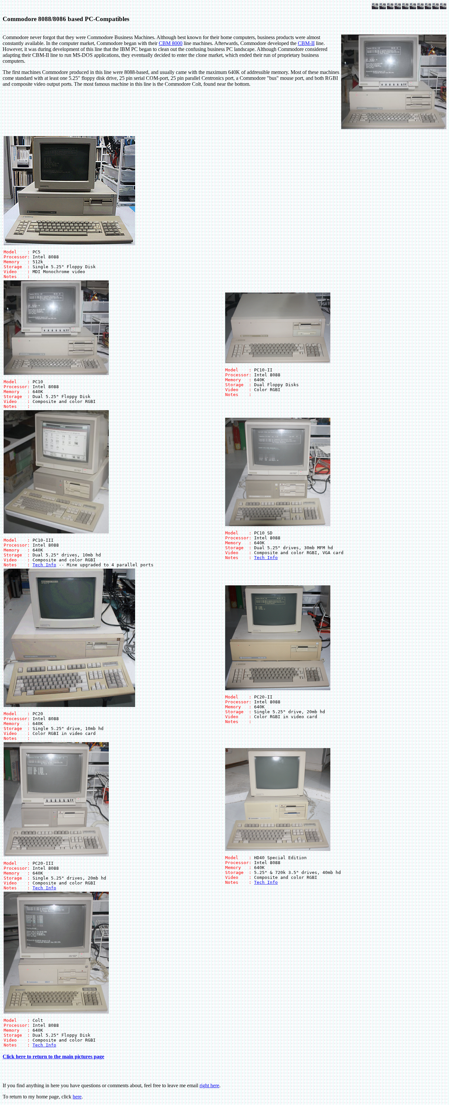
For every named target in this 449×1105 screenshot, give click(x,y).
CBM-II (306, 43)
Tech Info (44, 564)
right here (209, 1085)
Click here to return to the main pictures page (53, 1056)
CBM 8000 (170, 43)
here (77, 1096)
